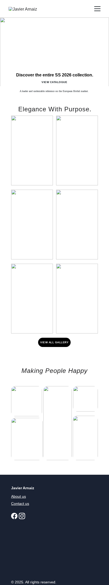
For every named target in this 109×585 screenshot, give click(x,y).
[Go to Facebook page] (14, 516)
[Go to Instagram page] (22, 516)
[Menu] (97, 8)
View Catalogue (54, 82)
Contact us (20, 503)
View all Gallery (54, 342)
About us (18, 496)
